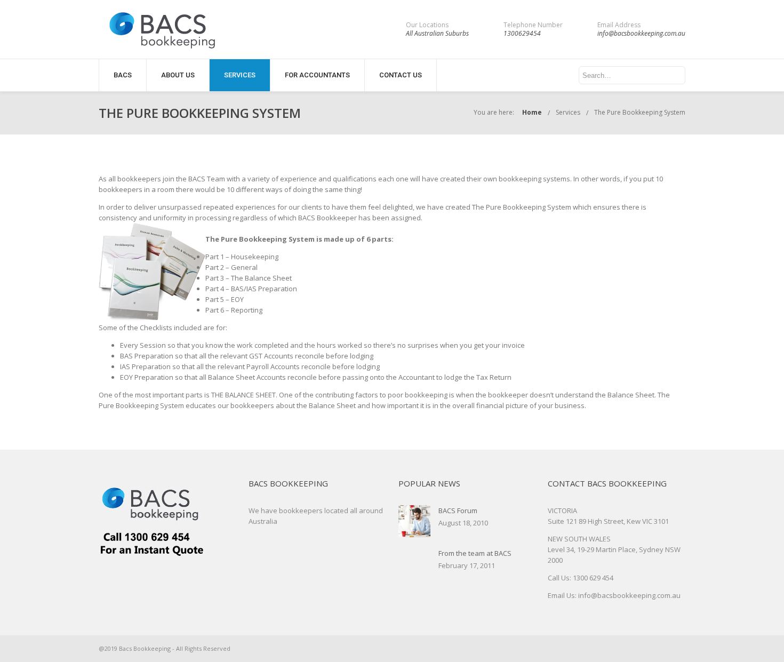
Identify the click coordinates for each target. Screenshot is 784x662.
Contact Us (400, 75)
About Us (178, 75)
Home (532, 112)
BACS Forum (457, 510)
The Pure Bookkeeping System (639, 112)
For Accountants (317, 75)
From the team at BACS (474, 553)
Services (239, 75)
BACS (123, 75)
